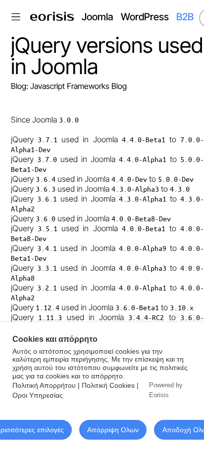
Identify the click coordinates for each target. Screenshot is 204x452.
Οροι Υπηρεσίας (37, 395)
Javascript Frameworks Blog (78, 86)
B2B (185, 17)
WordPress (145, 17)
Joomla (97, 17)
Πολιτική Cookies (108, 385)
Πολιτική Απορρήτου (44, 385)
